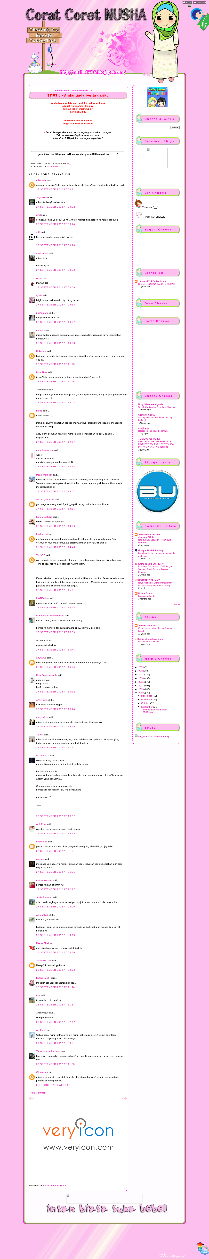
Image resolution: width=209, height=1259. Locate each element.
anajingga (143, 428)
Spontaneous (53, 166)
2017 (141, 674)
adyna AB (41, 657)
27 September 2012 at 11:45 (55, 381)
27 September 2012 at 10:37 (55, 322)
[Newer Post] (31, 1100)
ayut (38, 215)
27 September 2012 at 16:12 (55, 691)
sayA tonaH (42, 253)
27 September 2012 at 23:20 (55, 906)
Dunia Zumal (145, 593)
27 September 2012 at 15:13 (55, 607)
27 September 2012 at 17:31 (55, 747)
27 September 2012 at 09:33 (55, 270)
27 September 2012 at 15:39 (55, 632)
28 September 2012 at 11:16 (55, 987)
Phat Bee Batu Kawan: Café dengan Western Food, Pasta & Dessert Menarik (155, 569)
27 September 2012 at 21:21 (55, 851)
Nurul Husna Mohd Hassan (50, 615)
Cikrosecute (42, 1072)
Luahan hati (42, 534)
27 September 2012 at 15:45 (55, 649)
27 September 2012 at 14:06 (55, 526)
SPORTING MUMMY (149, 580)
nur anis (40, 330)
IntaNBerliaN (42, 598)
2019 (141, 667)
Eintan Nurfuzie (44, 517)
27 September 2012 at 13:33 (55, 466)
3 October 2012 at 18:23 (53, 1085)
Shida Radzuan (44, 897)
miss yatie (41, 180)
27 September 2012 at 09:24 (55, 224)
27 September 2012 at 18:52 (55, 816)
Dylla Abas (41, 372)
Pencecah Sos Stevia (148, 641)
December (147, 695)
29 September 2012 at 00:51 (55, 1043)
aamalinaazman (44, 450)
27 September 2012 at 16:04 (55, 667)
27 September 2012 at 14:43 (55, 547)
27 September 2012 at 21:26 (55, 872)
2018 (141, 671)
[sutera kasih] (43, 978)
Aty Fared (41, 1030)
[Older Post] (124, 1100)
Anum (39, 278)
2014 (141, 685)
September (147, 707)
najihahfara (42, 313)
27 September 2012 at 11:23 (55, 364)
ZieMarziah (42, 914)
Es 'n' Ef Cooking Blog (150, 639)
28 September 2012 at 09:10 (55, 935)
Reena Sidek (42, 943)
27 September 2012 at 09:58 (55, 304)
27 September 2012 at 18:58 (55, 833)
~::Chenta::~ (42, 755)
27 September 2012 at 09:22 (55, 207)
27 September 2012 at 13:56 (55, 508)
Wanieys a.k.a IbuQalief (48, 1051)
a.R (38, 232)
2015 (141, 682)
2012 (141, 693)
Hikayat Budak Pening (150, 550)
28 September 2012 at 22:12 (55, 1022)
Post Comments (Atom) (55, 1185)
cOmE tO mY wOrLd (149, 438)
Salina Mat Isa (43, 960)
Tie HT (39, 734)
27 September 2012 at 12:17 (55, 442)
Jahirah (40, 859)
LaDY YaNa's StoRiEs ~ (151, 563)
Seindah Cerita (146, 414)
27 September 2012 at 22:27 (55, 889)
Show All (176, 604)
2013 (141, 689)
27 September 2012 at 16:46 (55, 726)
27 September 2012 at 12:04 (55, 402)
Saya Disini (42, 197)
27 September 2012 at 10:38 (55, 343)
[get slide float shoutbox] (189, 6)
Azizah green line (45, 499)
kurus (39, 410)
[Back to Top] (202, 1249)
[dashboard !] (199, 3)
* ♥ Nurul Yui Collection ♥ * (152, 281)
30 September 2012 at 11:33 (55, 1064)
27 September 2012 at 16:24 (55, 709)
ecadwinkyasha (44, 880)
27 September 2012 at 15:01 (55, 590)
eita (38, 995)
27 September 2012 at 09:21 (55, 189)
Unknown (41, 351)
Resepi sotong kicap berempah (153, 431)
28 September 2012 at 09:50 (55, 952)
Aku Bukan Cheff (147, 625)
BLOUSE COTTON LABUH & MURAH (156, 284)
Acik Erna (41, 824)
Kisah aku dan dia (146, 596)
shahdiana (41, 841)
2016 (141, 678)
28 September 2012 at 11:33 (55, 1004)
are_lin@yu (42, 717)
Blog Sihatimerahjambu (151, 404)
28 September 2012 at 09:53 (55, 970)
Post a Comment (37, 1092)
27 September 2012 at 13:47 (55, 491)
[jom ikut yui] (187, 3)
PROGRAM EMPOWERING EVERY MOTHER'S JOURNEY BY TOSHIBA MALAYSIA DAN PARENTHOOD (156, 444)
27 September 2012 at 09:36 (55, 287)
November (147, 699)
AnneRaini (41, 700)
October (145, 703)
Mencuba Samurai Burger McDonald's (154, 710)
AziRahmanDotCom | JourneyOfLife (149, 535)
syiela (39, 295)
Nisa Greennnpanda (46, 675)
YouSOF (40, 555)
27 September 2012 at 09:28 (55, 245)
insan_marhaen (44, 474)
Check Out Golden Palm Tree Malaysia (156, 407)
